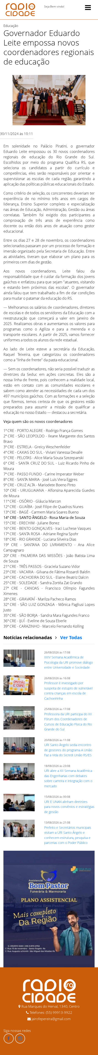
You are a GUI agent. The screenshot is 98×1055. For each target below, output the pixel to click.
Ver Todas (71, 637)
